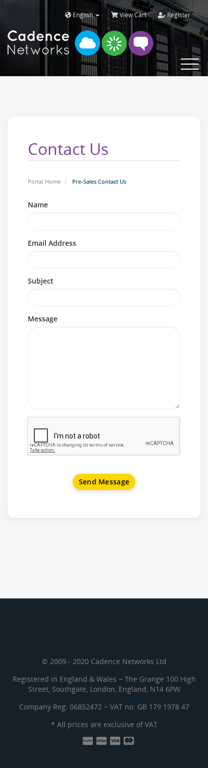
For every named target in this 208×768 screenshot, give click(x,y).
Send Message (104, 481)
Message (43, 318)
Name (38, 204)
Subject (41, 281)
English (82, 15)
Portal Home (44, 181)
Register (178, 15)
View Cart (132, 15)
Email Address (52, 243)
